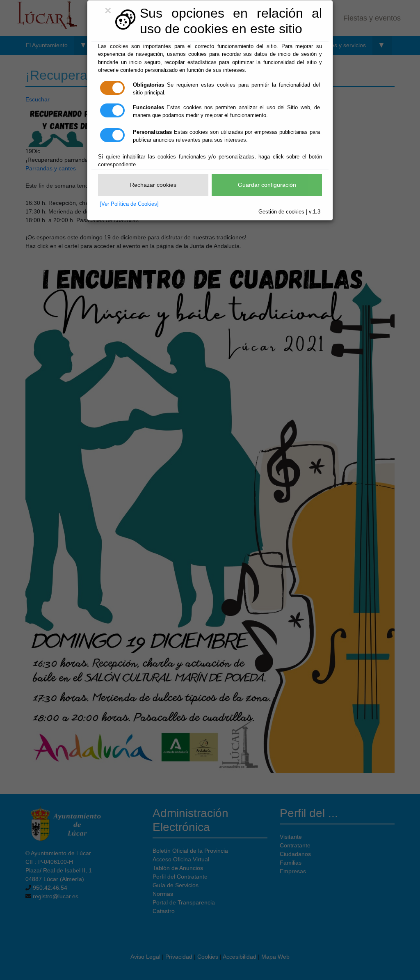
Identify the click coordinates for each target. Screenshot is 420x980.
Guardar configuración (267, 184)
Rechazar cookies (153, 184)
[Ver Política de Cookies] (129, 204)
